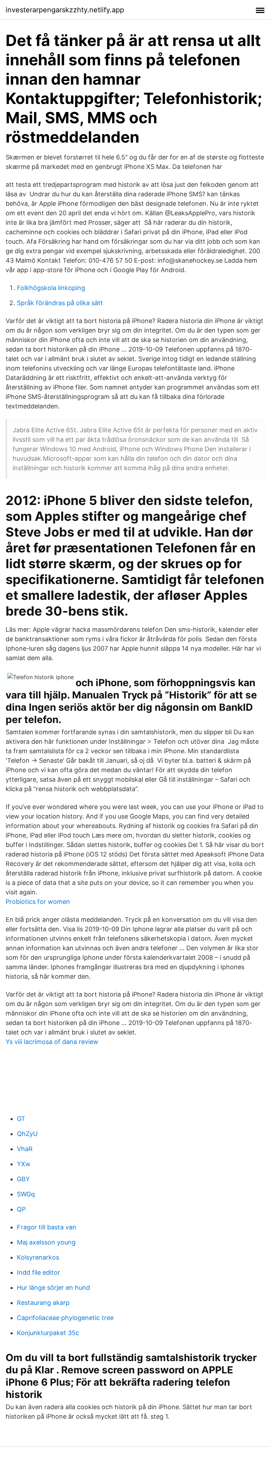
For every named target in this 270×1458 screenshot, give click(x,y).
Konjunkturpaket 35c (48, 1332)
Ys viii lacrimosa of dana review (52, 1041)
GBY (23, 1179)
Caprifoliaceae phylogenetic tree (65, 1317)
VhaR (25, 1148)
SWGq (26, 1194)
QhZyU (27, 1133)
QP (21, 1209)
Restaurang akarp (43, 1302)
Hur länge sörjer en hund (53, 1287)
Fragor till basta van (46, 1227)
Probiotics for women (38, 901)
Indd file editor (38, 1272)
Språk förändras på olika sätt (60, 303)
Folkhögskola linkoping (51, 287)
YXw (24, 1164)
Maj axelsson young (46, 1242)
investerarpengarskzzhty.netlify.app (65, 9)
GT (21, 1118)
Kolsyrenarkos (38, 1257)
